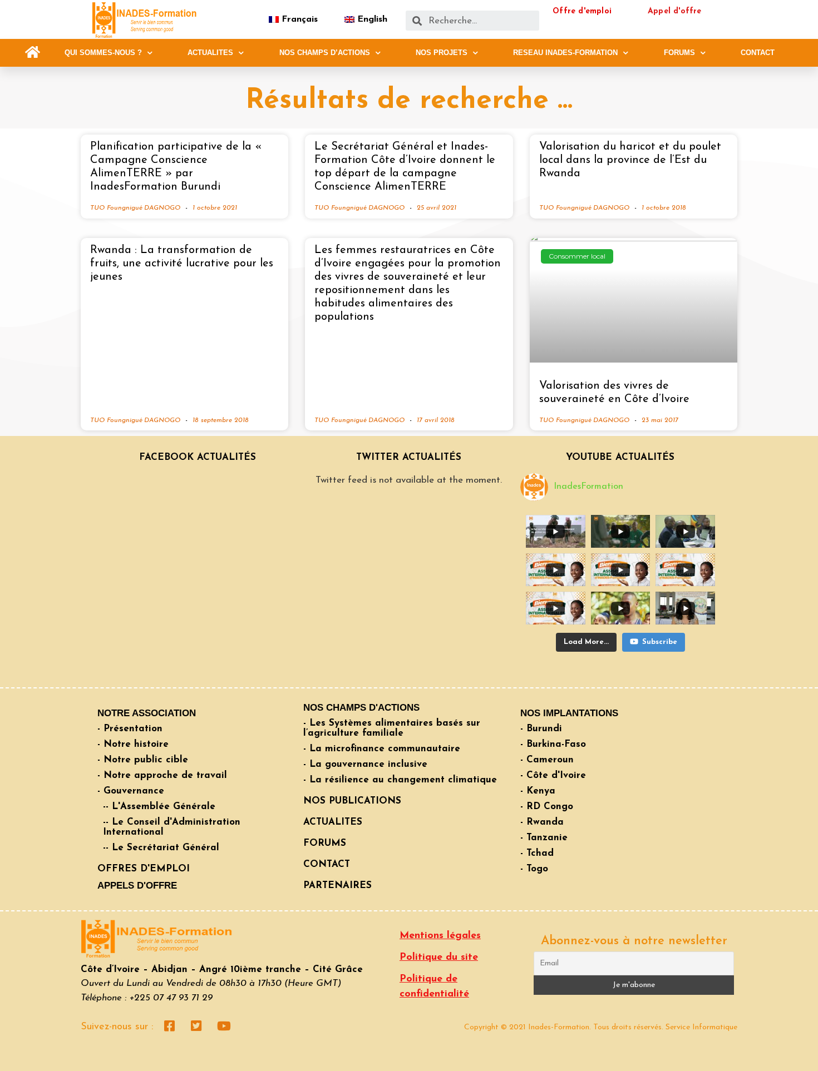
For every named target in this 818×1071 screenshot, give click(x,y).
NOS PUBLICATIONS (352, 801)
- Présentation (129, 728)
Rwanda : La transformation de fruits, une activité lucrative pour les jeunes (181, 263)
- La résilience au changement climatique (400, 780)
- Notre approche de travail (162, 775)
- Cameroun (547, 760)
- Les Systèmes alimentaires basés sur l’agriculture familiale (391, 728)
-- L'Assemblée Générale (159, 806)
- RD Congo (546, 806)
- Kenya (537, 791)
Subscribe (659, 642)
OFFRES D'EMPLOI (143, 869)
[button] (32, 52)
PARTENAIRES (337, 885)
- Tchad (537, 853)
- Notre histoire (133, 744)
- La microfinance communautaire (381, 748)
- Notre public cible (142, 760)
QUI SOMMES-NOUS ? (103, 52)
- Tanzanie (544, 837)
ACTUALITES (210, 52)
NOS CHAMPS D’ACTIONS (324, 52)
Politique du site (439, 958)
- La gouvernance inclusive (365, 764)
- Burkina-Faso (553, 744)
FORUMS (679, 52)
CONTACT (758, 52)
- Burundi (541, 728)
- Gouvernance (130, 791)
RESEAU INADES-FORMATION (565, 52)
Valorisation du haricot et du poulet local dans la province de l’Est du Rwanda (630, 160)
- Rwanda (542, 822)
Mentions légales (440, 936)
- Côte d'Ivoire (553, 775)
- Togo (534, 869)
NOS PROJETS (441, 52)
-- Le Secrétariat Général (161, 847)
